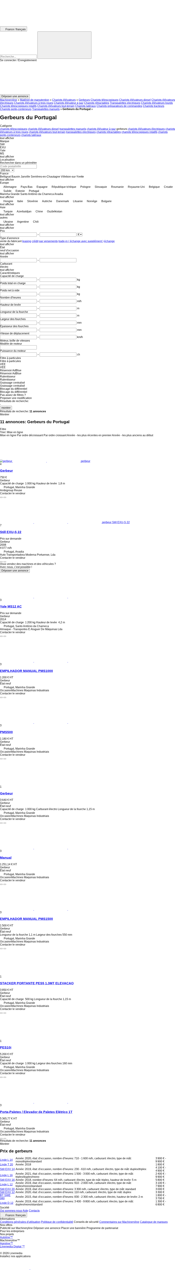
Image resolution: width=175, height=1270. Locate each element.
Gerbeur (6, 470)
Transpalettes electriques (125, 102)
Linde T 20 (6, 1164)
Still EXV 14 (7, 1169)
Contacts (34, 1210)
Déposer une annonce (14, 570)
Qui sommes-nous (11, 1210)
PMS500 (6, 732)
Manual (5, 857)
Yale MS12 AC (11, 606)
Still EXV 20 (7, 1189)
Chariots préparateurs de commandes (119, 106)
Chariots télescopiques (104, 99)
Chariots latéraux (85, 106)
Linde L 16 (6, 1175)
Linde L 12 (6, 1184)
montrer (6, 407)
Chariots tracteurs (153, 106)
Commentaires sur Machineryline (119, 1221)
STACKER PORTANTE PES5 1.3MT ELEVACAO (37, 983)
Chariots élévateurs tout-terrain (56, 106)
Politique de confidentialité (57, 1221)
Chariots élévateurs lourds (157, 102)
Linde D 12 (6, 1202)
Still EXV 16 (7, 1179)
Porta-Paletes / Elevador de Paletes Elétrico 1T (36, 1112)
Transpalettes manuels (46, 109)
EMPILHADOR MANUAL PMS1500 (26, 919)
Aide (25, 1210)
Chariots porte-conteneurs (15, 109)
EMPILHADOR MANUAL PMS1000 (26, 671)
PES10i (5, 1047)
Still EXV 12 (7, 1192)
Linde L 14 (6, 1159)
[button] (87, 78)
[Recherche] (64, 45)
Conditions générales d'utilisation (20, 1221)
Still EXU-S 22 (10, 532)
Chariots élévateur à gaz (68, 102)
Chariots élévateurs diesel (135, 99)
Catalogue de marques (154, 1221)
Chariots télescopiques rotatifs (18, 106)
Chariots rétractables (96, 102)
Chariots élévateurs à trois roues (33, 102)
